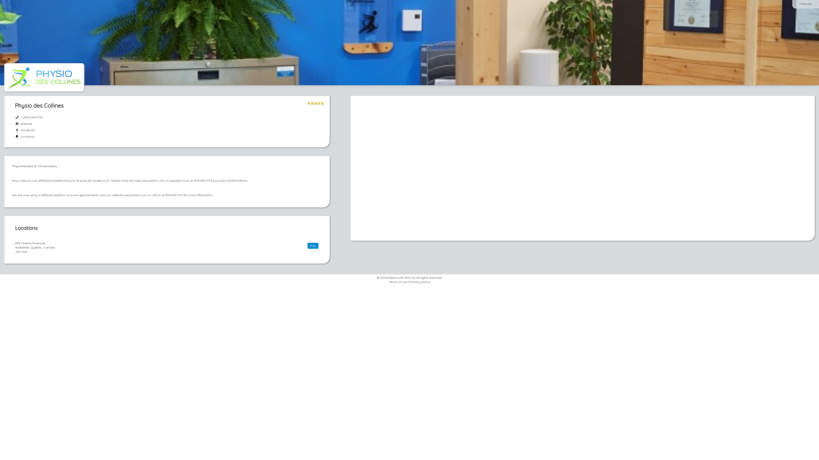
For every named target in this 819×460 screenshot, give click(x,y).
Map (313, 246)
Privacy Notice (420, 282)
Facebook (27, 130)
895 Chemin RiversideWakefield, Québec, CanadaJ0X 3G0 (35, 247)
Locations (27, 136)
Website (25, 124)
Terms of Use (398, 282)
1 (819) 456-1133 (32, 117)
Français (806, 4)
